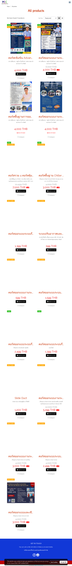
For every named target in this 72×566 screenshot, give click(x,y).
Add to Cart (21, 74)
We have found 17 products (15, 18)
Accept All (63, 562)
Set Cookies (54, 562)
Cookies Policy (24, 563)
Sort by (41, 18)
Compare (21, 78)
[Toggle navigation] (70, 2)
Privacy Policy (14, 563)
